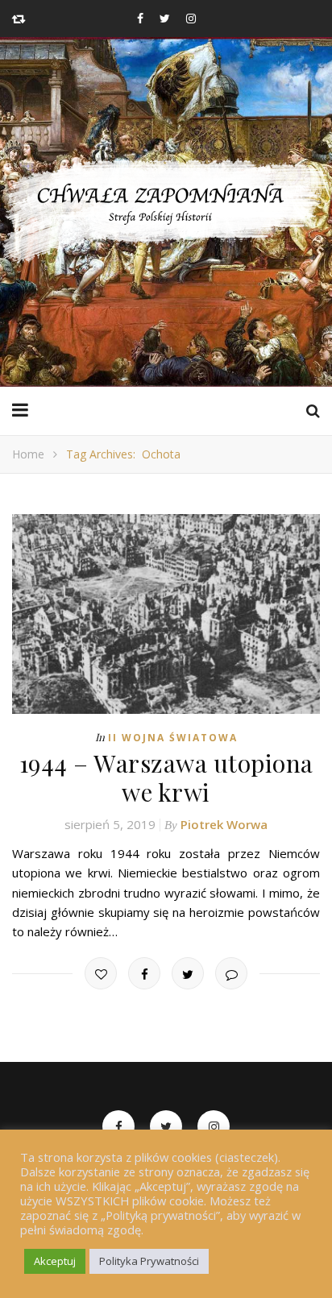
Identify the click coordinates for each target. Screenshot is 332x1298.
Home (28, 454)
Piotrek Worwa (224, 824)
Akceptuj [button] (55, 1261)
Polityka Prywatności (149, 1261)
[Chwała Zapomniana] (166, 212)
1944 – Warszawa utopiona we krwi (166, 777)
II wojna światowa (173, 737)
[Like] (101, 973)
